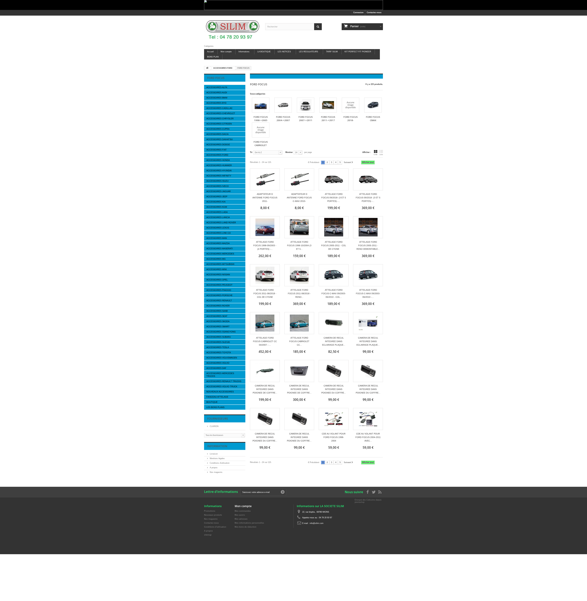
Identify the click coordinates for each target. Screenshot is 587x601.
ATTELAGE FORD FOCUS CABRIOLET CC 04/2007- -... (265, 341)
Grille (375, 154)
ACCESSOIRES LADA (217, 212)
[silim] (232, 29)
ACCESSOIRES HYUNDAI (219, 170)
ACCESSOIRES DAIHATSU (219, 139)
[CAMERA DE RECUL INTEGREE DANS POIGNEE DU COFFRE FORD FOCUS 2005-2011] (264, 419)
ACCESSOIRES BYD (216, 103)
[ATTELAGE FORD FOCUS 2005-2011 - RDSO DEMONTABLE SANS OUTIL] (368, 227)
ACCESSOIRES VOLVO (217, 363)
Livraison (213, 454)
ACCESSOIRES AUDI (216, 92)
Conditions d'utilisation (219, 463)
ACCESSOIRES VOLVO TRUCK (221, 386)
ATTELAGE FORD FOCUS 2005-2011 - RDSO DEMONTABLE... (368, 245)
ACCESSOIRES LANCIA (218, 217)
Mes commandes (243, 511)
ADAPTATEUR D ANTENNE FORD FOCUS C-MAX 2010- (299, 197)
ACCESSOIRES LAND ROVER (221, 222)
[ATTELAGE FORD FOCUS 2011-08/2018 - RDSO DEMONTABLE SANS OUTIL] (299, 275)
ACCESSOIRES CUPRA (217, 129)
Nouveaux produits (213, 515)
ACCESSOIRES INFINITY (218, 175)
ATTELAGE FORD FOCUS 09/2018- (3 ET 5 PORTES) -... (333, 197)
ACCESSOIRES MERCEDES (220, 253)
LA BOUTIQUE (264, 51)
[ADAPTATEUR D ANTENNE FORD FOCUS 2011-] (264, 179)
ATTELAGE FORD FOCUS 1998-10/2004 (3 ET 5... (299, 245)
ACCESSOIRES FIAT (216, 149)
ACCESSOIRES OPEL (217, 279)
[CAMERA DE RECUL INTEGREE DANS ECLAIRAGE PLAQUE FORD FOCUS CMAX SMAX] (368, 323)
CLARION (213, 426)
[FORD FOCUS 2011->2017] (328, 105)
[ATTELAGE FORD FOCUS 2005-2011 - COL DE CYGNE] (333, 227)
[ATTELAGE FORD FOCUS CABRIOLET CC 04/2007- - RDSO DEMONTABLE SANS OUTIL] (264, 323)
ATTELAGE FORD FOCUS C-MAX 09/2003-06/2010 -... (368, 293)
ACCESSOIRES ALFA (216, 87)
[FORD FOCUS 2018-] (350, 105)
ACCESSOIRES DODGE (218, 144)
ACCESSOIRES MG (216, 259)
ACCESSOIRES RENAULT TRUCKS (223, 381)
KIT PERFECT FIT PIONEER (358, 51)
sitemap (208, 535)
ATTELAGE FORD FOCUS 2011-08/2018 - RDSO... (299, 293)
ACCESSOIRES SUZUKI (218, 342)
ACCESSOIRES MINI (216, 269)
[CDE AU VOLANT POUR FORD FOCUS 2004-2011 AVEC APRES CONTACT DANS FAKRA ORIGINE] (368, 419)
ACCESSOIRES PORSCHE (219, 295)
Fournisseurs (217, 418)
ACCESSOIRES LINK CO (218, 233)
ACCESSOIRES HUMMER (219, 165)
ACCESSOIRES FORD (217, 155)
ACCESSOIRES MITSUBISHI (220, 264)
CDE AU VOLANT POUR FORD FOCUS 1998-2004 (333, 437)
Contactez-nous (374, 12)
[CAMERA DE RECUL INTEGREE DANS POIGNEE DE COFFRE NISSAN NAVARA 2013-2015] (299, 371)
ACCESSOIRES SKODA (217, 321)
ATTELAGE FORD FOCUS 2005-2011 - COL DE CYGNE (333, 245)
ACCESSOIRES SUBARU (218, 337)
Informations (243, 51)
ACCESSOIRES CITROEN (219, 123)
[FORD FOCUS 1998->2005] (260, 105)
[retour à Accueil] (207, 68)
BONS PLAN (213, 57)
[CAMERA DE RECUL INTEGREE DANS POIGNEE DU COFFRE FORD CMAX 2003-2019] (333, 371)
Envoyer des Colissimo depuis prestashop (368, 501)
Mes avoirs (240, 515)
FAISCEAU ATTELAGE (217, 397)
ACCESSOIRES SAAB (217, 311)
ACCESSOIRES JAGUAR (218, 191)
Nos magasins (215, 472)
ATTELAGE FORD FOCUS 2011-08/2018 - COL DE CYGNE (264, 293)
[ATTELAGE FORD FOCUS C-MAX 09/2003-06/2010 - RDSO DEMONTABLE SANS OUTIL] (368, 275)
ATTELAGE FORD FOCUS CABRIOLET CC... (299, 341)
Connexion (358, 12)
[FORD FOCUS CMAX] (373, 105)
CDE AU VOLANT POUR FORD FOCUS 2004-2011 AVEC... (368, 437)
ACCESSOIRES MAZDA (218, 243)
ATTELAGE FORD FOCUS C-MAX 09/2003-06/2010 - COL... (333, 293)
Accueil (210, 51)
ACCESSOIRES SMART (218, 326)
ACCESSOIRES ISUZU (217, 181)
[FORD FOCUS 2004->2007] (283, 105)
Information (217, 446)
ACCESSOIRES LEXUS (217, 227)
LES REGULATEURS (308, 51)
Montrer (289, 152)
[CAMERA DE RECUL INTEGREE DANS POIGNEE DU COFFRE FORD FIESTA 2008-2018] (368, 371)
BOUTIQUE (212, 402)
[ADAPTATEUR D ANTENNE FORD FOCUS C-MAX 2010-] (299, 179)
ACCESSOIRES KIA (215, 201)
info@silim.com (316, 523)
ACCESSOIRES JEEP (216, 196)
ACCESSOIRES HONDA (218, 160)
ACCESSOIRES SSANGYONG (221, 331)
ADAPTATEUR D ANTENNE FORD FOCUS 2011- (264, 197)
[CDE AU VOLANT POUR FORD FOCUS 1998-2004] (333, 419)
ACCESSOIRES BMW (216, 97)
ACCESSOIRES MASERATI (219, 248)
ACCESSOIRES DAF (216, 368)
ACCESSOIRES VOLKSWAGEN (221, 357)
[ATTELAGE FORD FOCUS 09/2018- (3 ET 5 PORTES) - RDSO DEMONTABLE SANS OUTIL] (368, 179)
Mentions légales (217, 458)
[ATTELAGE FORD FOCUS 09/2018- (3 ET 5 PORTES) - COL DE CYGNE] (333, 179)
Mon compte (226, 51)
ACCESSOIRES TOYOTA (218, 352)
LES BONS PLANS (215, 407)
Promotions (209, 511)
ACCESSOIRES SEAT (216, 316)
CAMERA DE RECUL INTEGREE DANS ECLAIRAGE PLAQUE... (333, 341)
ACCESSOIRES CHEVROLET (220, 113)
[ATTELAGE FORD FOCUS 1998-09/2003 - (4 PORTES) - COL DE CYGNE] (264, 227)
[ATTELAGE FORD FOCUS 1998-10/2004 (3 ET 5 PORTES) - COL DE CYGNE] (299, 227)
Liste (381, 154)
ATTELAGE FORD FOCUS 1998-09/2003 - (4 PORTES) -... (264, 245)
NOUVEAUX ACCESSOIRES (220, 391)
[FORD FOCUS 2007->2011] (305, 105)
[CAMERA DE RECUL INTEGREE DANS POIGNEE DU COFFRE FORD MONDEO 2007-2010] (299, 419)
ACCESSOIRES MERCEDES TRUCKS (220, 374)
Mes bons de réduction (245, 527)
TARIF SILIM (332, 51)
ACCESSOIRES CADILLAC (219, 108)
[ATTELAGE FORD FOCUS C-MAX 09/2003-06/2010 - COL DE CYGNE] (333, 275)
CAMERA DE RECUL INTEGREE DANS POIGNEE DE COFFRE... (265, 389)
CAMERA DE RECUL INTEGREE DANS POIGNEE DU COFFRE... (333, 389)
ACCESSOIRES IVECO (217, 186)
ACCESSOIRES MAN (216, 238)
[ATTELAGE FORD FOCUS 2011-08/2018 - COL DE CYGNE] (264, 275)
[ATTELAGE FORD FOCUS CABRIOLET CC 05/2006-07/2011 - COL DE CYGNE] (299, 323)
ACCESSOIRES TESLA (217, 347)
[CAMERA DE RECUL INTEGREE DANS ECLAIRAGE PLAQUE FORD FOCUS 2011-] (333, 323)
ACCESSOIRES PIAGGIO (218, 290)
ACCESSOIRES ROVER (218, 305)
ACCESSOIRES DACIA (217, 134)
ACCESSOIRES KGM (216, 207)
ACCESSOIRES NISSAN (218, 274)
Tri (251, 152)
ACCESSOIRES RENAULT (219, 300)
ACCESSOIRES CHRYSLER (220, 118)
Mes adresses (241, 519)
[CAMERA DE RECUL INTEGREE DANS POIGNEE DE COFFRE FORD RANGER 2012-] (264, 371)
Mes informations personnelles (249, 523)
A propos (213, 467)
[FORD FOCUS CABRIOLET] (260, 129)
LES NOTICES (284, 51)
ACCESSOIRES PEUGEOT (219, 285)
